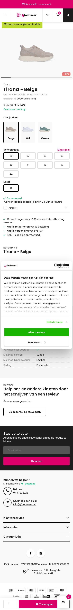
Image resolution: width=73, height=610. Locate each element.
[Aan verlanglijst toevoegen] (66, 207)
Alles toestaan (36, 332)
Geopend (30, 483)
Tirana (7, 84)
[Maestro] (62, 591)
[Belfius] (16, 597)
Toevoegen (46, 604)
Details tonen (54, 322)
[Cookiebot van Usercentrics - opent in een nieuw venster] (54, 266)
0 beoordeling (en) (25, 98)
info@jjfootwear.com (24, 504)
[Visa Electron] (57, 597)
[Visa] (41, 591)
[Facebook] (30, 553)
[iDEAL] (11, 591)
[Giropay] (46, 597)
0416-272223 (20, 492)
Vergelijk (12, 208)
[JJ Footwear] (27, 15)
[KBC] (36, 597)
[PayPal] (21, 591)
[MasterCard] (31, 591)
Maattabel (63, 149)
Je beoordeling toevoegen (25, 411)
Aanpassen (34, 342)
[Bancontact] (52, 591)
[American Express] (26, 597)
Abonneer (36, 461)
